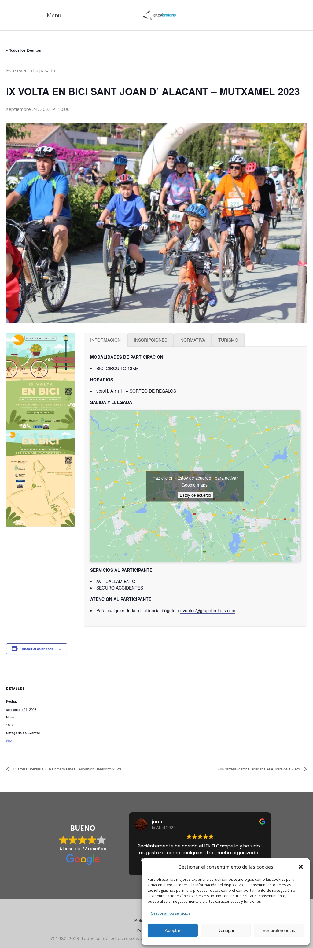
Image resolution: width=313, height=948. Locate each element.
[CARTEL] (40, 381)
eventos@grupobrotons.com (207, 610)
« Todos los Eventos (23, 50)
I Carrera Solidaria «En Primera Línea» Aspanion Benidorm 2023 (66, 768)
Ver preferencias (279, 930)
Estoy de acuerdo (195, 495)
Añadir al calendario (38, 648)
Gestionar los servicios (170, 913)
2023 (9, 740)
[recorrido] (40, 478)
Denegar (225, 930)
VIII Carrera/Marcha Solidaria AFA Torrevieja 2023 (259, 768)
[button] (301, 867)
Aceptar (172, 930)
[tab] (105, 340)
